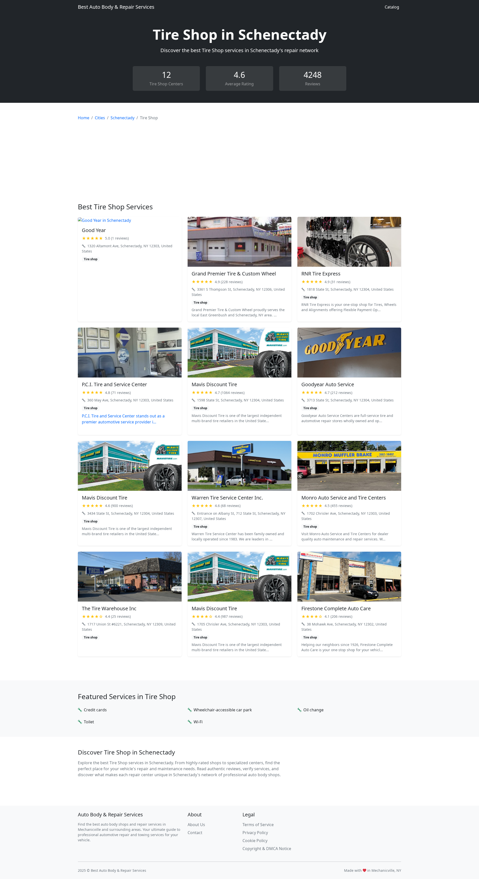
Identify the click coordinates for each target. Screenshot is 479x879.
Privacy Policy (255, 832)
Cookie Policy (254, 840)
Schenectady (122, 118)
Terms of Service (258, 824)
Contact (195, 832)
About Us (196, 824)
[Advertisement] (239, 162)
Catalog (392, 7)
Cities (100, 118)
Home (83, 118)
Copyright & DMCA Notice (266, 848)
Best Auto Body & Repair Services (116, 6)
